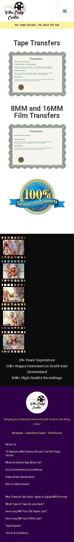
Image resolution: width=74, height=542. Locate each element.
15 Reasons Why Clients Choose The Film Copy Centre (32, 453)
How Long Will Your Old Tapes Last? (26, 511)
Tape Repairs (13, 525)
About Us (10, 444)
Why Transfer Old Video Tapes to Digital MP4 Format (36, 496)
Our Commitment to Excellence (23, 469)
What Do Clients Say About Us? (23, 462)
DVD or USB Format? (17, 484)
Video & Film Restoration (19, 476)
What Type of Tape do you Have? (24, 504)
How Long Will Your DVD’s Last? (23, 518)
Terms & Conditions (16, 533)
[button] (65, 11)
